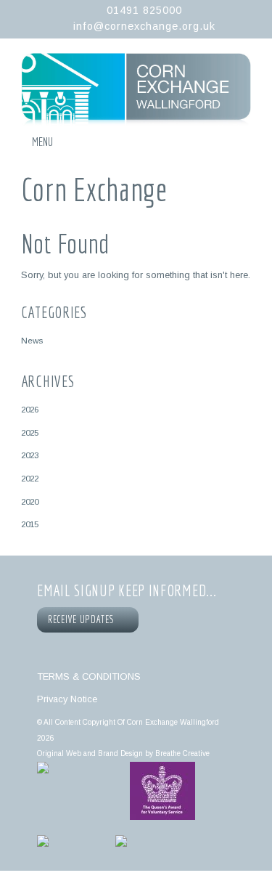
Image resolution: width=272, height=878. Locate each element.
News (32, 340)
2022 (29, 478)
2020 (29, 501)
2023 (29, 455)
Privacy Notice (67, 699)
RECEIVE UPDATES (83, 619)
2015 (29, 524)
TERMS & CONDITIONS (89, 676)
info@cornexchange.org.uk (144, 26)
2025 (29, 432)
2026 (29, 409)
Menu (42, 141)
